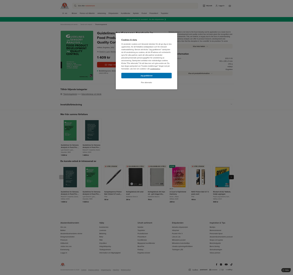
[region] (146, 61)
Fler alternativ (146, 82)
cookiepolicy (155, 68)
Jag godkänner (146, 75)
